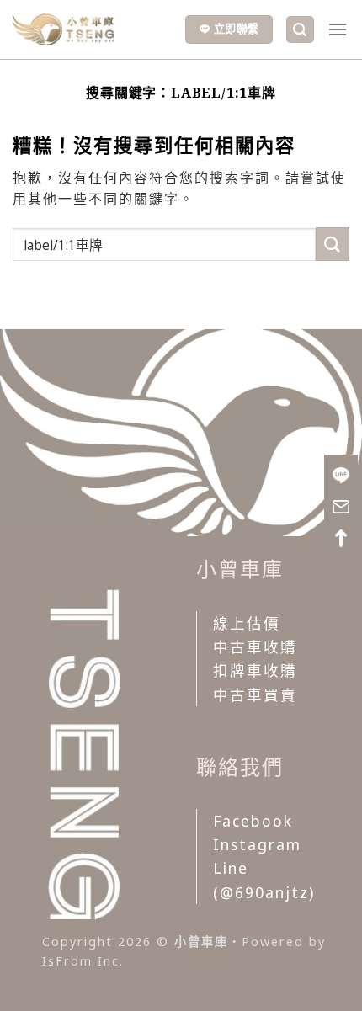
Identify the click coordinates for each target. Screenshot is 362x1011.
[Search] (300, 30)
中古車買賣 (255, 694)
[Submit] (332, 243)
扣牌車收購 (255, 670)
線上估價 (246, 623)
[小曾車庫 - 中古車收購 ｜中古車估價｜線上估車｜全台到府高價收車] (63, 29)
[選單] (338, 29)
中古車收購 (255, 646)
